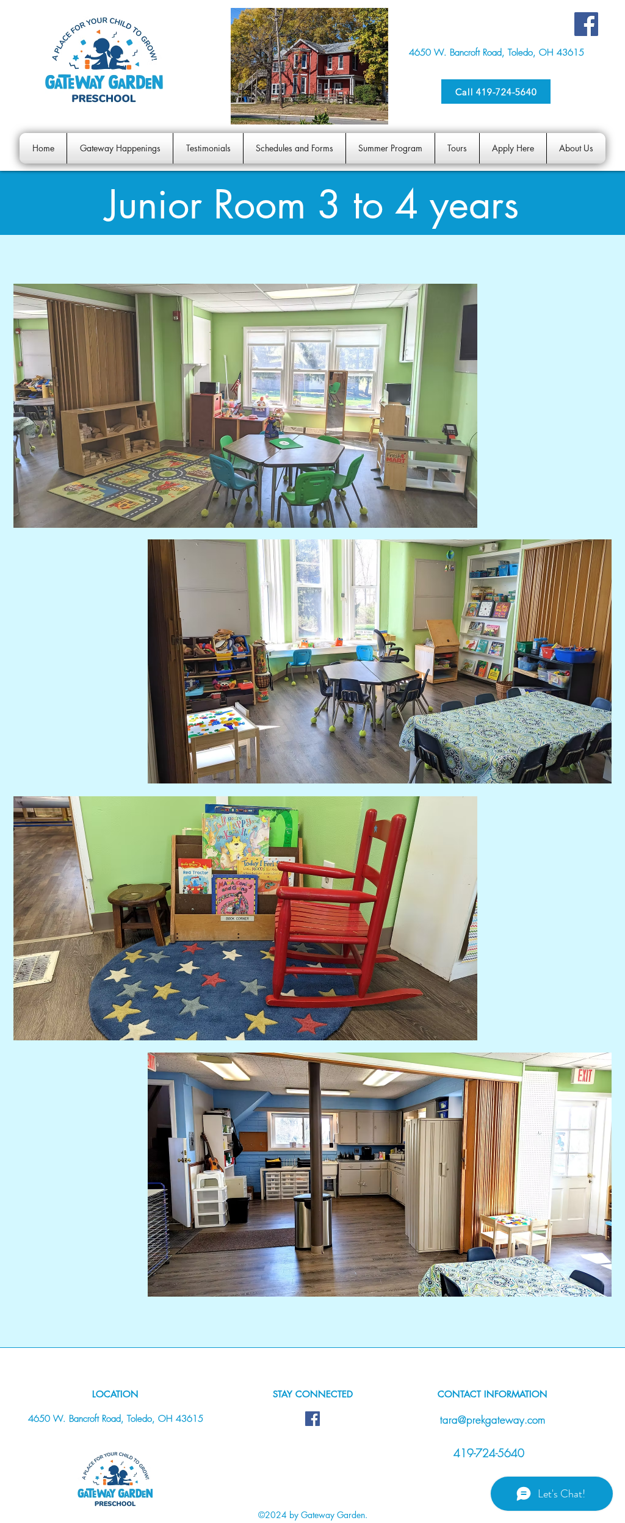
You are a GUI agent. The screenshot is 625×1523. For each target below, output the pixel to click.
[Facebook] (586, 24)
